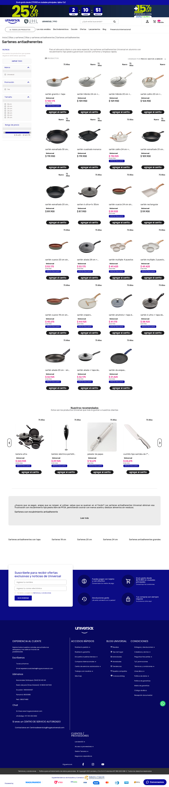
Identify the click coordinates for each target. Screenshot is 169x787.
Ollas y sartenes (16, 37)
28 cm (9, 113)
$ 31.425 (17, 135)
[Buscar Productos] (114, 21)
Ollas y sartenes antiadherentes (40, 37)
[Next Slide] (160, 442)
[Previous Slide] (9, 442)
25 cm (9, 117)
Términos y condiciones (27, 771)
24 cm (9, 111)
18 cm (9, 104)
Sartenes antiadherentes (68, 37)
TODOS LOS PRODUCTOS (21, 30)
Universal (10, 74)
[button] (18, 67)
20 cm (9, 106)
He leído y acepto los (25, 593)
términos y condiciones (42, 593)
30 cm (9, 115)
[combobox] (99, 21)
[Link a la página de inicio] (5, 37)
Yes (8, 89)
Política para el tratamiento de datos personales (57, 771)
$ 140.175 (25, 135)
